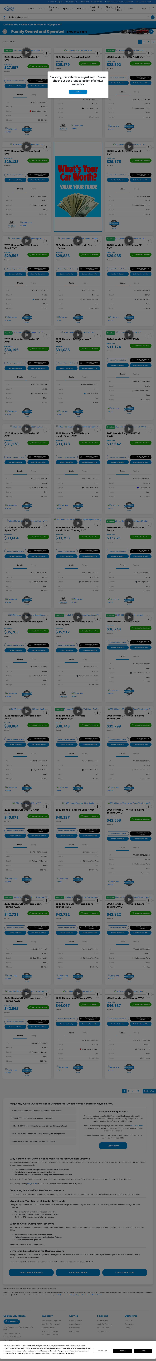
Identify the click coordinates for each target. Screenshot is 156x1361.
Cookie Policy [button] (21, 1353)
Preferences (102, 1351)
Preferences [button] (70, 1353)
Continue (78, 92)
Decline (122, 1351)
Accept (143, 1351)
